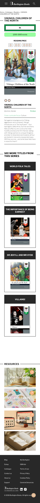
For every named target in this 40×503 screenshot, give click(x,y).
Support (7, 482)
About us (7, 478)
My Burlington (25, 460)
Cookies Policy (25, 478)
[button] (6, 3)
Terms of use (24, 469)
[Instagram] (25, 489)
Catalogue (8, 12)
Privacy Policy (25, 473)
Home (2, 12)
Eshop (6, 464)
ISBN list (23, 464)
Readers (16, 12)
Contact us (8, 473)
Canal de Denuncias (27, 482)
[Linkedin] (21, 489)
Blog (5, 460)
